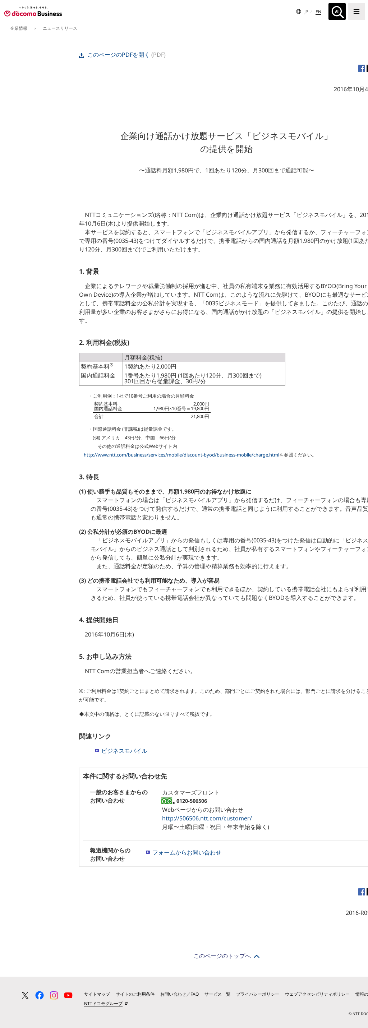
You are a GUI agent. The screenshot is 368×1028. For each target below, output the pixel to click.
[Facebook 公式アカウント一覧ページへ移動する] (39, 995)
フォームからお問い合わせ (186, 852)
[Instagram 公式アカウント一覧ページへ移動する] (54, 995)
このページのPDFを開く (118, 55)
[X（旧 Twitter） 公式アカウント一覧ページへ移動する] (25, 995)
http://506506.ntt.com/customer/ (207, 818)
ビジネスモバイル (124, 751)
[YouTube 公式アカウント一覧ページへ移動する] (68, 995)
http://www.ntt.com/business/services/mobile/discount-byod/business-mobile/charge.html (181, 455)
